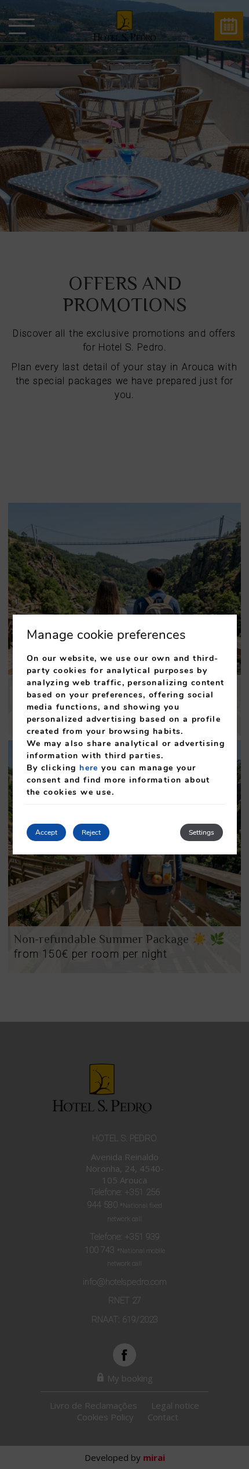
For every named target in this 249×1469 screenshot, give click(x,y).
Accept (46, 832)
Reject (91, 832)
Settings (201, 832)
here (88, 767)
